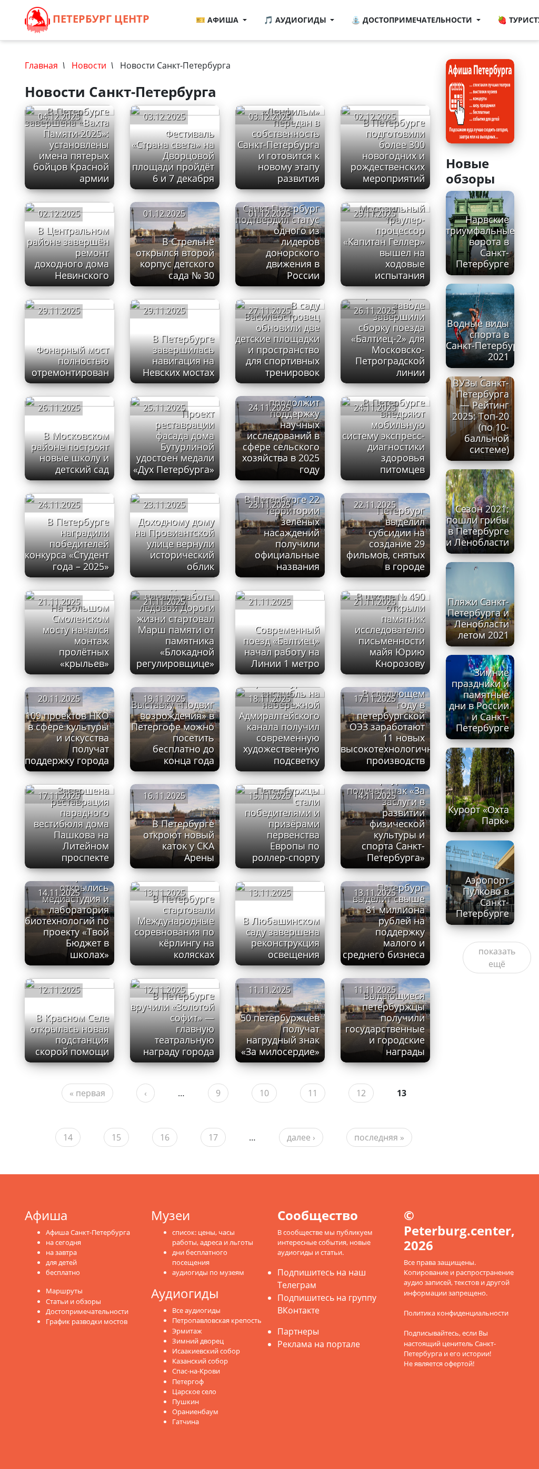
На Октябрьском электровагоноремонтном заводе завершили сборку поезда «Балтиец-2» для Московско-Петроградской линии (401, 328)
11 (312, 1093)
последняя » (379, 1137)
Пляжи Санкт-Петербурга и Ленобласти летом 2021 (478, 618)
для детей (61, 1262)
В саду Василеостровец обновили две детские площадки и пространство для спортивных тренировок (277, 339)
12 (361, 1093)
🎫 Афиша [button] (218, 20)
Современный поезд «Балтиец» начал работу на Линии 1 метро (281, 646)
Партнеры (298, 1331)
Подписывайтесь (431, 1333)
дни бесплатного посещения (199, 1257)
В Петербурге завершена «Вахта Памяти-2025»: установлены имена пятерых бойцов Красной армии (67, 145)
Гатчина (185, 1421)
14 (68, 1137)
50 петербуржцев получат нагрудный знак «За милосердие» (280, 1034)
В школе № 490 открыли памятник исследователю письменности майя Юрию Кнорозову (390, 630)
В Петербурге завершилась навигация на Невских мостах (178, 355)
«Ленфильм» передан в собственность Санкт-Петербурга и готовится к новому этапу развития (278, 145)
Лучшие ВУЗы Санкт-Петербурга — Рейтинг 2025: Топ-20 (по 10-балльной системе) (480, 410)
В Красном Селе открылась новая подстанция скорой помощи (69, 1034)
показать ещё (496, 957)
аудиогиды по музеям (208, 1272)
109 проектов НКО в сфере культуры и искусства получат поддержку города (67, 737)
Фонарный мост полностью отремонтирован (70, 360)
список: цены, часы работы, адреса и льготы (212, 1237)
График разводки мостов (86, 1321)
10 (264, 1093)
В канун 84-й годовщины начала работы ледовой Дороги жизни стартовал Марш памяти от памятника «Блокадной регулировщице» (175, 619)
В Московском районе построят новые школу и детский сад (70, 452)
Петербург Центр (99, 19)
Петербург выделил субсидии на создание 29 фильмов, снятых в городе (385, 538)
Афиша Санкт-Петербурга (88, 1232)
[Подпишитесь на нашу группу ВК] (178, 26)
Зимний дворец (198, 1341)
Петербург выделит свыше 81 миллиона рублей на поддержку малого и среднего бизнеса (384, 921)
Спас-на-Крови (196, 1371)
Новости (89, 65)
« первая (87, 1093)
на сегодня (63, 1242)
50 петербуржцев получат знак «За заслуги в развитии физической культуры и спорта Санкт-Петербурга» (385, 818)
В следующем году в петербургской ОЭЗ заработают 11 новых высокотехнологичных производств (393, 727)
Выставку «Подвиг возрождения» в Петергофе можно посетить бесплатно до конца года (172, 732)
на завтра (61, 1252)
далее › (301, 1137)
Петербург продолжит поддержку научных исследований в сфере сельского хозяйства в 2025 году (281, 430)
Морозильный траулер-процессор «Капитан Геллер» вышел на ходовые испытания (384, 242)
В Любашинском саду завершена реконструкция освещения (281, 937)
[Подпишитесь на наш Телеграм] (182, 14)
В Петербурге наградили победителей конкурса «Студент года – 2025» (67, 543)
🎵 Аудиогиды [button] (296, 20)
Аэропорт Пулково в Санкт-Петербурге (482, 897)
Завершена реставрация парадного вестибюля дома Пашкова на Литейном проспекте (71, 824)
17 (213, 1137)
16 (164, 1137)
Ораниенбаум (195, 1411)
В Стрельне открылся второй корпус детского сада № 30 (175, 258)
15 (116, 1137)
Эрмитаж (187, 1331)
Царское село (194, 1391)
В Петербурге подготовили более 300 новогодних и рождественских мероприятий (388, 150)
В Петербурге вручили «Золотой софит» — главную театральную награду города (172, 1023)
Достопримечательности (87, 1311)
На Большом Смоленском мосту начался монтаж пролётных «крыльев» (76, 635)
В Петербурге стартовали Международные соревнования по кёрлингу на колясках (174, 926)
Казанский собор (200, 1361)
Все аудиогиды (196, 1310)
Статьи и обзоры (73, 1301)
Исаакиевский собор (206, 1351)
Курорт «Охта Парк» (478, 815)
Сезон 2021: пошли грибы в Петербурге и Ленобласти (477, 525)
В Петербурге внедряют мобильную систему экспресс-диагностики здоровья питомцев (383, 436)
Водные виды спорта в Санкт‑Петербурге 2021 (487, 340)
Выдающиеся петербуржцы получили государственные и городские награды (385, 1023)
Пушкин (185, 1401)
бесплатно (63, 1272)
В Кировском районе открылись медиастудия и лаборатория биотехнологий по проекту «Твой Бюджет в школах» (67, 910)
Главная (41, 65)
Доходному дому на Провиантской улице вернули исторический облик (174, 543)
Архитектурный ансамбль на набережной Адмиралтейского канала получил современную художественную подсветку (279, 721)
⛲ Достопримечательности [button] (412, 20)
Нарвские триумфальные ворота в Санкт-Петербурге (480, 241)
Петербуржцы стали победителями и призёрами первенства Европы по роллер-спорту (282, 824)
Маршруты (64, 1291)
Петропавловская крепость (217, 1320)
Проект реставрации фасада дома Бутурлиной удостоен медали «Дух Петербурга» (173, 441)
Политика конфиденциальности (456, 1313)
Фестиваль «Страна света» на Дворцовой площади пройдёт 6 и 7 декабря (173, 155)
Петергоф (188, 1381)
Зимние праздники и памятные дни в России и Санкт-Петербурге (479, 700)
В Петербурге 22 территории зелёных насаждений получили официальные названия (282, 533)
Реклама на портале (318, 1344)
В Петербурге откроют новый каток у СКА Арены (178, 840)
